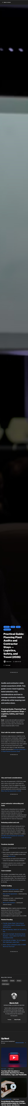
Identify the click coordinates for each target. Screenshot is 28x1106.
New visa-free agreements (10, 894)
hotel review (11, 856)
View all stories (20, 1042)
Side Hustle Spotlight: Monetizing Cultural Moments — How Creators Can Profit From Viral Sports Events (14, 936)
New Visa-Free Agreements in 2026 (11, 791)
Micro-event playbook (9, 902)
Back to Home (7, 2)
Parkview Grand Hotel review (11, 889)
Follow (9, 1019)
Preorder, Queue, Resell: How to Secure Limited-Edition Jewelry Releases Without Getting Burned (14, 925)
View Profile (17, 1019)
